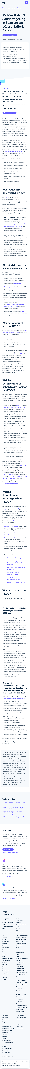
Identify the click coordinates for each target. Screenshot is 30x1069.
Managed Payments (7, 958)
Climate (4, 935)
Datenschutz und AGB (8, 1028)
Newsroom (19, 1022)
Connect (4, 937)
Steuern (19, 8)
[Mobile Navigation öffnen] (26, 2)
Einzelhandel (19, 977)
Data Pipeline (5, 941)
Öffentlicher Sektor (21, 974)
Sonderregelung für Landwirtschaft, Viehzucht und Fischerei (16, 562)
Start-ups (18, 922)
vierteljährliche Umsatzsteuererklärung (15, 407)
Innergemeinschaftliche (11, 526)
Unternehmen (19, 920)
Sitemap (4, 1038)
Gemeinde (5, 1024)
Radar (4, 967)
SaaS (17, 948)
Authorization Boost (7, 926)
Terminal (4, 977)
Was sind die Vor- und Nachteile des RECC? (14, 94)
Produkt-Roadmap (21, 1017)
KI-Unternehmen (20, 950)
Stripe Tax (23, 465)
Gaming (18, 956)
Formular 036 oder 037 (15, 354)
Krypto (4, 939)
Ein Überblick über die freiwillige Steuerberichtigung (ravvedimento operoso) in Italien (14, 812)
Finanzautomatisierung (22, 935)
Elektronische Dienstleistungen (16, 582)
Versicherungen (20, 962)
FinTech (18, 954)
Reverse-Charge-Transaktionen (13, 538)
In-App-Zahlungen (21, 939)
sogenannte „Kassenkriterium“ (13, 151)
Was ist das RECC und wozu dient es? (12, 91)
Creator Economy (20, 952)
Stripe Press (20, 1024)
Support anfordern (7, 1048)
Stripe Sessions (6, 1026)
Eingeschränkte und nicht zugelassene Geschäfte (7, 1032)
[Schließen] (27, 1062)
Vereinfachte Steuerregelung (15, 558)
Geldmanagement (21, 943)
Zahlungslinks (6, 960)
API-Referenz (19, 999)
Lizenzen (4, 1036)
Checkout (5, 933)
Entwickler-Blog (20, 1011)
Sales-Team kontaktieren (9, 852)
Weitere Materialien (8, 8)
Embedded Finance (21, 933)
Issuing (4, 954)
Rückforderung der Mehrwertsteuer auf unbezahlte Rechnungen (14, 285)
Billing (3, 928)
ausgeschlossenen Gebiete (10, 483)
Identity (4, 949)
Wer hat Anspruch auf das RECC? (11, 97)
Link (3, 956)
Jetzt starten (7, 849)
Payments (5, 962)
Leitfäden (5, 1017)
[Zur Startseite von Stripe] (4, 912)
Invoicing (4, 952)
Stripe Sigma (5, 973)
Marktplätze (19, 941)
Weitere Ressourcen (7, 1042)
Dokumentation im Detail (9, 898)
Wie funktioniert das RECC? (10, 108)
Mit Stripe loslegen (9, 35)
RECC (6, 197)
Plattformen (19, 945)
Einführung (5, 88)
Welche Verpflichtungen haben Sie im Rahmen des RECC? (13, 100)
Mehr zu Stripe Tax (7, 876)
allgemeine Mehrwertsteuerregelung (14, 698)
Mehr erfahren (7, 67)
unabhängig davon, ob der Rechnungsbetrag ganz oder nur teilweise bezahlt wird (15, 224)
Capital (4, 931)
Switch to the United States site (11, 1065)
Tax (3, 975)
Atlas (3, 924)
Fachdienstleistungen (22, 972)
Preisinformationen (7, 922)
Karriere (19, 1019)
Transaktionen (13, 520)
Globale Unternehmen (22, 937)
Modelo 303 (19, 405)
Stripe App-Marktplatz (22, 984)
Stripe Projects (20, 1009)
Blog (3, 1022)
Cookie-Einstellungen (8, 1040)
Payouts (4, 964)
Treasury (4, 979)
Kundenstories (6, 1019)
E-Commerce (19, 931)
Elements (5, 943)
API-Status (19, 1001)
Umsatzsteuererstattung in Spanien (14, 817)
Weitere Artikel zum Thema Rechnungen (13, 802)
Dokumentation (20, 997)
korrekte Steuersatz (8, 474)
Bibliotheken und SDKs (22, 1007)
